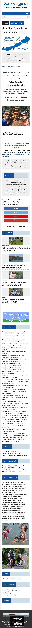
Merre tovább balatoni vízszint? (11, 401)
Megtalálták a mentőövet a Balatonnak (13, 433)
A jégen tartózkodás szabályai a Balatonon (14, 389)
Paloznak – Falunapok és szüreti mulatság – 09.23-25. (13, 300)
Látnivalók (5, 262)
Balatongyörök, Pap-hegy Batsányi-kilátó (14, 494)
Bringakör (18, 202)
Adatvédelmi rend (16, 591)
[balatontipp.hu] (16, 5)
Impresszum (5, 589)
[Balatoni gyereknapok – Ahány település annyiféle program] (16, 243)
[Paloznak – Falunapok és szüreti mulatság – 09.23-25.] (16, 295)
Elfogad (18, 624)
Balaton (10, 199)
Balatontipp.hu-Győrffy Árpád (14, 626)
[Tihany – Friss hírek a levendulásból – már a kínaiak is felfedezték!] (16, 278)
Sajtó (12, 589)
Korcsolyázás (7, 624)
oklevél (18, 204)
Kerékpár (12, 204)
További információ (18, 622)
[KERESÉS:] (15, 17)
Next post (22, 226)
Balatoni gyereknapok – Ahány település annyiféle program (16, 249)
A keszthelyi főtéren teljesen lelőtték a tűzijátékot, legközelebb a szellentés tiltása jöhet (14, 397)
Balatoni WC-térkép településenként (13, 468)
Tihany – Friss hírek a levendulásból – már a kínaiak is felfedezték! (15, 283)
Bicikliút (4, 202)
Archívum (5, 578)
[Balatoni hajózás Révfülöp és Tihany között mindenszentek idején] (16, 261)
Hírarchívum (5, 245)
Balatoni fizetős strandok (9, 622)
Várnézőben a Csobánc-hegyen (11, 500)
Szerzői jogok (6, 591)
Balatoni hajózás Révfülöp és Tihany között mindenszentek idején (14, 266)
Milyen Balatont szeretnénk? (10, 342)
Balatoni (16, 199)
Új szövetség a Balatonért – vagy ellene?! (13, 340)
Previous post (11, 226)
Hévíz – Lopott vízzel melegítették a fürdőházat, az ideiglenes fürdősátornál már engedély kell (14, 425)
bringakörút (5, 204)
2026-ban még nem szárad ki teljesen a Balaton (15, 379)
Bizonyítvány (11, 202)
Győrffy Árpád (11, 66)
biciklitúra (22, 199)
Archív (4, 297)
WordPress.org (7, 593)
